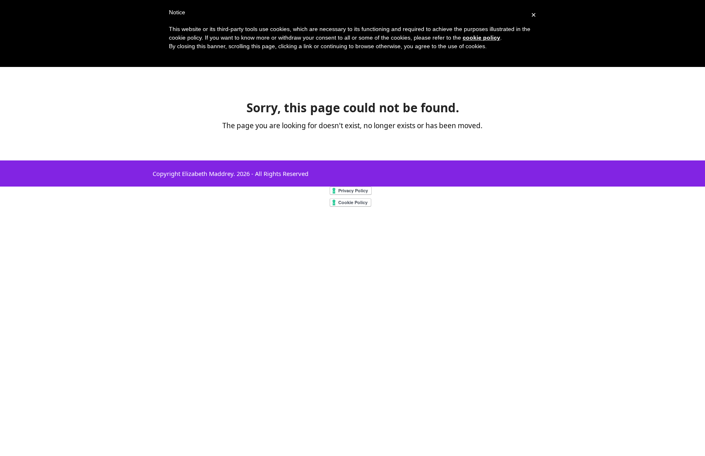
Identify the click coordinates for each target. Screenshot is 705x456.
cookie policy (481, 37)
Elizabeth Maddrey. (208, 173)
